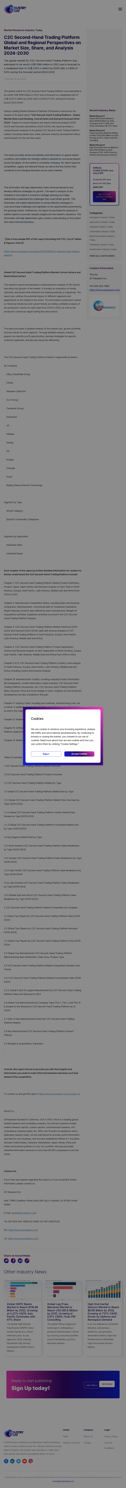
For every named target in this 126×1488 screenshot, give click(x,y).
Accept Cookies (79, 754)
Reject (46, 754)
